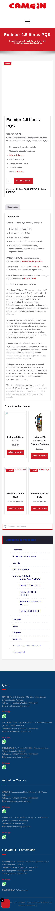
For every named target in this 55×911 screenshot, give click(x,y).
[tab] (13, 207)
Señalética (17, 639)
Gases (15, 626)
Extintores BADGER (21, 569)
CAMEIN (35, 267)
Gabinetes (17, 619)
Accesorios (17, 550)
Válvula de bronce (16, 155)
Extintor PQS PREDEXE (26, 189)
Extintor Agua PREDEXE (30, 579)
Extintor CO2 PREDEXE (30, 585)
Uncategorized (19, 652)
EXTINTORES (30, 279)
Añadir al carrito (23, 181)
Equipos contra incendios (32, 261)
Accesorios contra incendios (24, 556)
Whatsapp (6, 712)
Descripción (12, 207)
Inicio (11, 41)
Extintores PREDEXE (24, 41)
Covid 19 (16, 563)
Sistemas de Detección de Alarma (27, 645)
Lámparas (17, 632)
